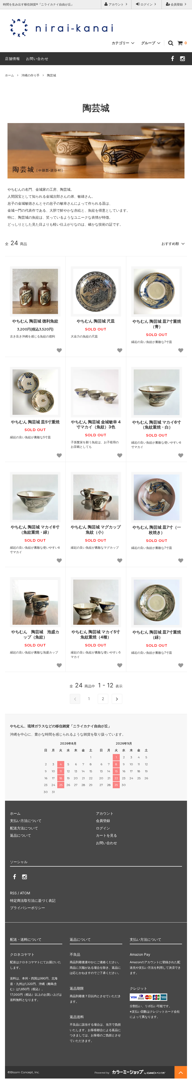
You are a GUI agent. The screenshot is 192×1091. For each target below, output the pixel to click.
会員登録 (177, 4)
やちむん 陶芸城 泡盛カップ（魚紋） (35, 634)
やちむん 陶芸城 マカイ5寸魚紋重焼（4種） (96, 634)
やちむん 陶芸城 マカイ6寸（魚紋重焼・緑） (35, 529)
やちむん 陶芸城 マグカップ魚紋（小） (96, 529)
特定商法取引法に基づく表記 (33, 900)
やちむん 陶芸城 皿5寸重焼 (35, 421)
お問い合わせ (37, 58)
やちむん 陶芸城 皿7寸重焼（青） (156, 324)
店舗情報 (12, 58)
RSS (13, 893)
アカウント (116, 4)
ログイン (146, 4)
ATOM (25, 893)
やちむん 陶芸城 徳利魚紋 (35, 320)
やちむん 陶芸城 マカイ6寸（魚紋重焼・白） (156, 425)
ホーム (9, 75)
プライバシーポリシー (27, 908)
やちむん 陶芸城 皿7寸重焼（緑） (156, 634)
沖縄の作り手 (31, 75)
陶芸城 (51, 75)
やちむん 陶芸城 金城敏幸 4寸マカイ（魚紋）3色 (96, 424)
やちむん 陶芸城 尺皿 (96, 320)
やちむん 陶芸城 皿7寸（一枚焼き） (156, 530)
